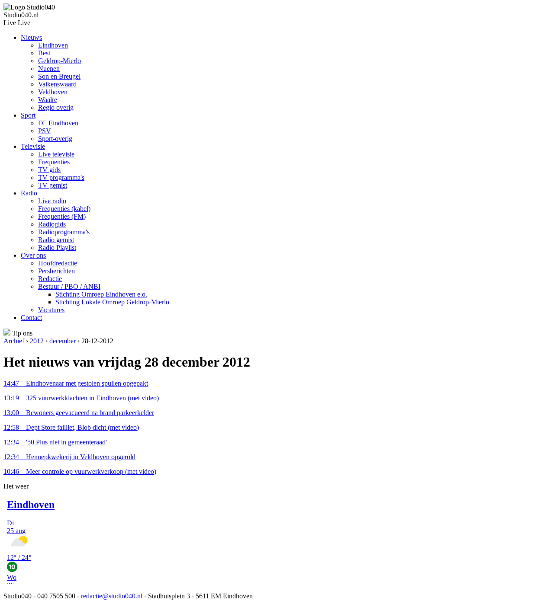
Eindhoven (53, 45)
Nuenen (49, 68)
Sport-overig (55, 138)
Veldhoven (53, 92)
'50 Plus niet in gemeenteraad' (55, 442)
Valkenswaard (57, 84)
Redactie (50, 278)
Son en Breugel (59, 76)
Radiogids (52, 224)
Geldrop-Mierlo (59, 60)
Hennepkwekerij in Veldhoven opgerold (69, 456)
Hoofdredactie (57, 263)
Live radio (52, 200)
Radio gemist (56, 239)
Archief (13, 341)
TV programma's (61, 177)
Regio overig (56, 107)
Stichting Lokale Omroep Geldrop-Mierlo (112, 302)
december (62, 341)
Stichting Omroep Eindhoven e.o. (101, 294)
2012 (37, 341)
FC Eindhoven (58, 123)
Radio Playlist (57, 247)
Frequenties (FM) (62, 216)
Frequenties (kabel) (64, 208)
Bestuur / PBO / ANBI (69, 286)
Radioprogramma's (64, 232)
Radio (29, 193)
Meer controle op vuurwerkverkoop (79, 471)
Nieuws (31, 37)
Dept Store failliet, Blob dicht (71, 427)
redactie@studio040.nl (111, 596)
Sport (28, 115)
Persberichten (56, 271)
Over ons (33, 255)
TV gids (49, 169)
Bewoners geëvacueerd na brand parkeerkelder (78, 412)
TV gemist (52, 185)
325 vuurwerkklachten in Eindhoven (81, 398)
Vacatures (51, 309)
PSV (44, 130)
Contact (31, 317)
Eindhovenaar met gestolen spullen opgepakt (75, 383)
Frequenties (54, 162)
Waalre (47, 99)
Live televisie (56, 154)
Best (44, 53)
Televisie (33, 146)
